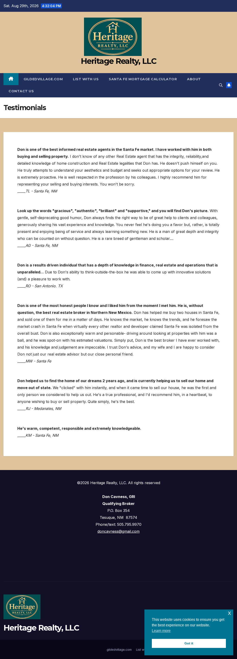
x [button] (229, 613)
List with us (86, 79)
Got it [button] (188, 643)
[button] (221, 85)
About (194, 79)
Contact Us (21, 91)
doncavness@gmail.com (118, 531)
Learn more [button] (161, 631)
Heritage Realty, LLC (118, 61)
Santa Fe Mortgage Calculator (143, 79)
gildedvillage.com (43, 79)
